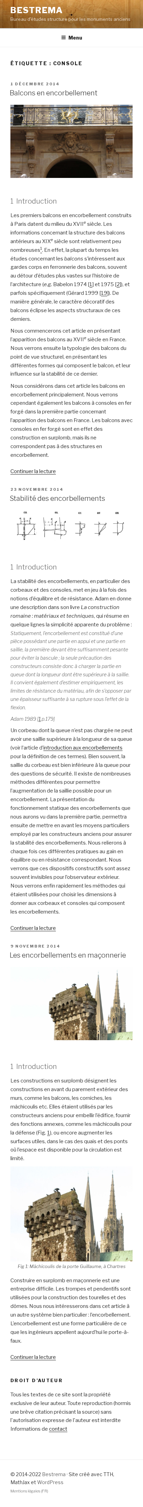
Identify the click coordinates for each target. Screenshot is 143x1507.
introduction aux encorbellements (83, 748)
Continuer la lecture (33, 471)
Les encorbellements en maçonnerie (68, 955)
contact (58, 1429)
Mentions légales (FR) (29, 1491)
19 (104, 293)
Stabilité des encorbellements (57, 498)
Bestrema (36, 10)
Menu (75, 38)
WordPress (50, 1482)
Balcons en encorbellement (54, 93)
